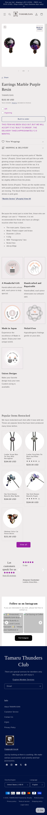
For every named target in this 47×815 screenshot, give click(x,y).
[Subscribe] (40, 686)
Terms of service (24, 801)
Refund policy (39, 798)
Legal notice (25, 804)
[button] (4, 14)
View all (23, 545)
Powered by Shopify (25, 798)
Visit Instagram (23, 638)
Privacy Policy (10, 727)
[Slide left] (18, 70)
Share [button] (6, 77)
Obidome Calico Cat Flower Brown (11, 532)
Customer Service (11, 712)
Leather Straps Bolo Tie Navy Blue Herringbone (11, 456)
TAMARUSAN (13, 798)
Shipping (14, 102)
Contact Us (8, 717)
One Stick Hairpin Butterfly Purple (32, 495)
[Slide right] (28, 70)
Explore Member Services (23, 680)
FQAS (6, 722)
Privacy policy (11, 801)
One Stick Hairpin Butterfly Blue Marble (11, 495)
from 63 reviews (9, 576)
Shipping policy (37, 801)
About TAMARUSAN (12, 707)
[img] (9, 572)
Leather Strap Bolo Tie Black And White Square (34, 456)
